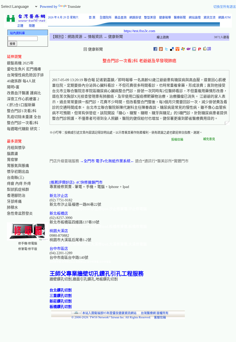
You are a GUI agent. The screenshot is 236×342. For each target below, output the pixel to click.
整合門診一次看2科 (22, 123)
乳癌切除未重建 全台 (24, 117)
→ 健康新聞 (113, 37)
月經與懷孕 (16, 148)
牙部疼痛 (14, 201)
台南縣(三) (15, 178)
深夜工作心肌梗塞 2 (23, 99)
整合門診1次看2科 (21, 111)
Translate (74, 7)
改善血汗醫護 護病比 (24, 93)
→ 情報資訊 (92, 37)
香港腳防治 (16, 195)
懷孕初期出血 (18, 172)
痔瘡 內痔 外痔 (19, 183)
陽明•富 (13, 87)
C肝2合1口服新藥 (21, 105)
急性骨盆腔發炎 (20, 213)
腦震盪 (12, 154)
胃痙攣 (12, 160)
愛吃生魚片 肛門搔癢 (24, 69)
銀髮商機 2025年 (20, 63)
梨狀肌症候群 (18, 189)
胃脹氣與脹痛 (18, 166)
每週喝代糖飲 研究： (24, 129)
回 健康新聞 (93, 49)
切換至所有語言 (224, 7)
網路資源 (75, 37)
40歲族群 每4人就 (21, 81)
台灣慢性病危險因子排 (25, 75)
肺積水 (12, 207)
